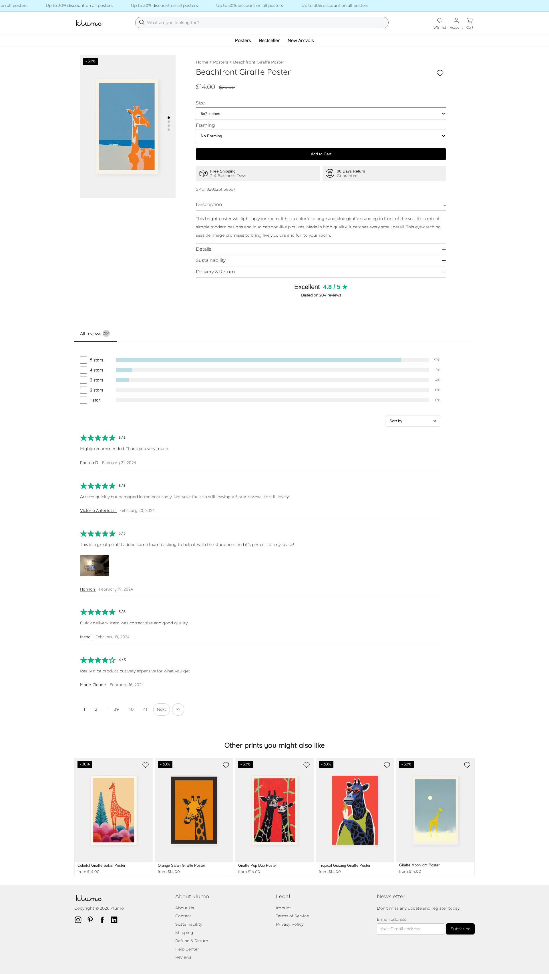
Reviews (183, 957)
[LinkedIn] (115, 919)
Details (203, 249)
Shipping (184, 932)
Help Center (187, 949)
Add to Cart (321, 154)
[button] (169, 117)
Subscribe (460, 928)
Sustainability (211, 260)
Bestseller (269, 40)
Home (202, 62)
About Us (184, 907)
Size (200, 103)
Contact (183, 915)
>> (178, 709)
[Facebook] (103, 919)
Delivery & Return (215, 271)
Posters (243, 40)
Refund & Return (191, 940)
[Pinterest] (91, 919)
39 (116, 709)
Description (209, 204)
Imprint (283, 907)
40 (131, 709)
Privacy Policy (289, 924)
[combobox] (262, 22)
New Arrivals (301, 40)
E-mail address (391, 919)
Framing (205, 125)
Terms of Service (292, 915)
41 (145, 709)
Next (161, 709)
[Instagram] (79, 919)
